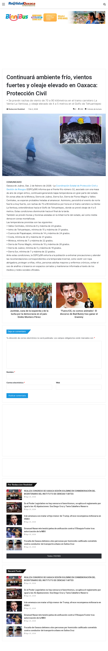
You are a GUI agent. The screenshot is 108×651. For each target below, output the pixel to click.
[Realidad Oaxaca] (22, 4)
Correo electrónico (15, 382)
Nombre (10, 372)
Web (58, 382)
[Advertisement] (54, 47)
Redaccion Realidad (17, 109)
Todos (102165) (54, 556)
